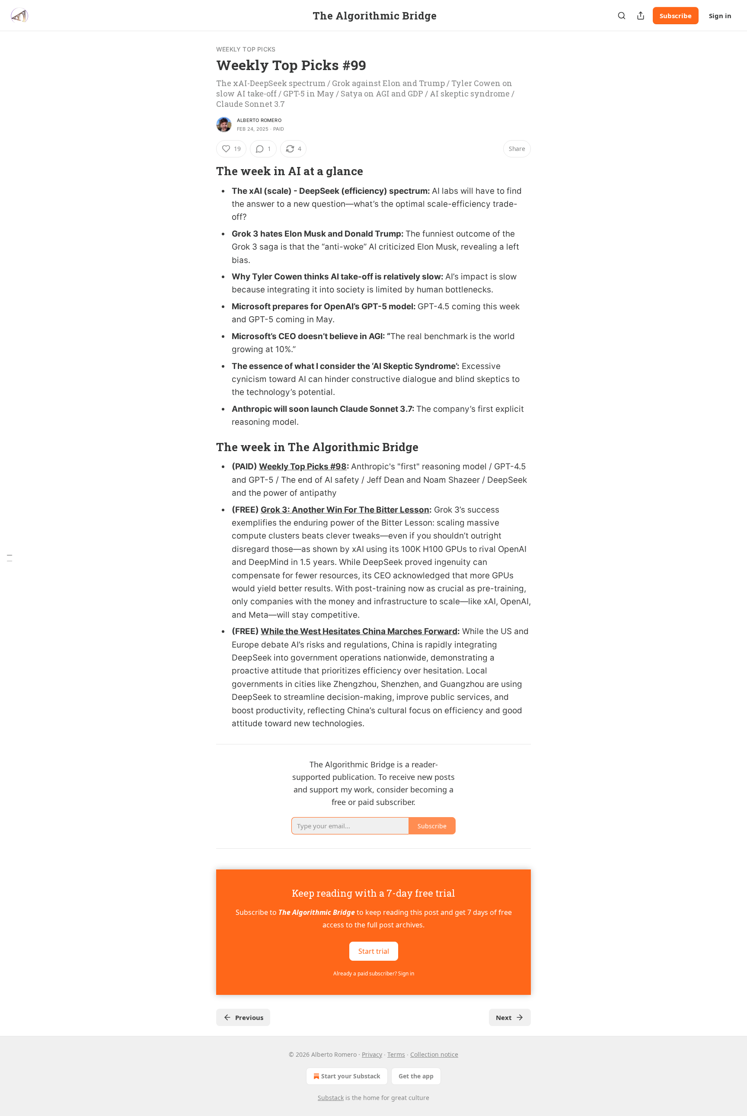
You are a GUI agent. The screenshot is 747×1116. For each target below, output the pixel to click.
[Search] (621, 15)
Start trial (373, 951)
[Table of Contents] (9, 558)
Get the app (416, 1076)
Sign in (720, 15)
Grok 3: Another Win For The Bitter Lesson (345, 510)
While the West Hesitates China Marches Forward (359, 631)
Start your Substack (350, 1076)
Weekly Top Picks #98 (303, 466)
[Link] (204, 171)
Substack (331, 1098)
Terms (396, 1054)
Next (504, 1017)
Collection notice (434, 1054)
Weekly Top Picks (245, 49)
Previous (249, 1017)
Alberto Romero (259, 120)
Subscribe (676, 15)
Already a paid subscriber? (373, 973)
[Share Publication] (640, 15)
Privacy (372, 1054)
